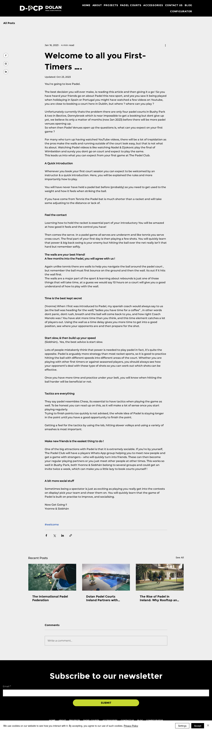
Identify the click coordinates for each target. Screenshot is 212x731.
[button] (97, 5)
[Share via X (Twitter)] (54, 535)
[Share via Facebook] (46, 535)
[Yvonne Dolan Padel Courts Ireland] (5, 71)
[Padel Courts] (160, 577)
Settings (182, 725)
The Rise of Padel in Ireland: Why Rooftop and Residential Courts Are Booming (159, 598)
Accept (197, 725)
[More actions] (165, 45)
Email (7, 686)
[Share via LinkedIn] (62, 535)
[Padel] (52, 577)
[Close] (208, 725)
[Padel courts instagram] (5, 63)
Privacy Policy (131, 725)
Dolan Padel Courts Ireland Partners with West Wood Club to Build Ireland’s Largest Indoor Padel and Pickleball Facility (105, 598)
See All (180, 557)
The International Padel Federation (50, 598)
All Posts (9, 23)
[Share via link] (70, 535)
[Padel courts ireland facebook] (5, 55)
